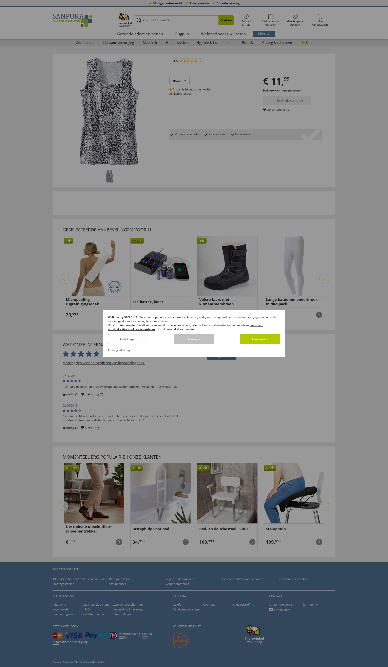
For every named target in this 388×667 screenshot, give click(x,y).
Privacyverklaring (119, 350)
